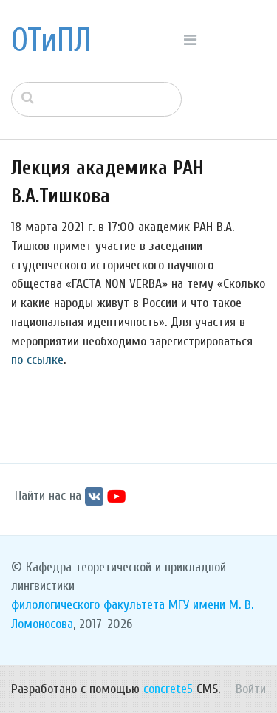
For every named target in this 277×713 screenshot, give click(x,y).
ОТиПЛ (51, 40)
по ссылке (37, 360)
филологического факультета (88, 605)
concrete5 (168, 689)
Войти (251, 689)
